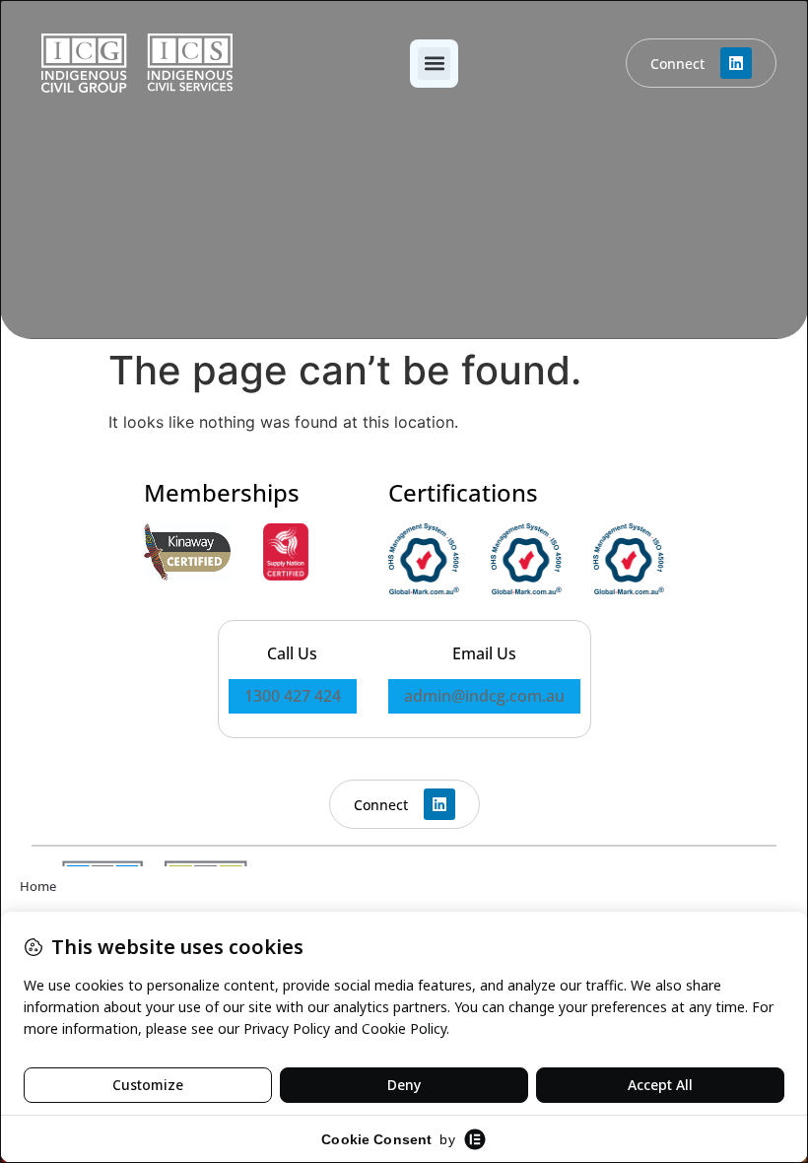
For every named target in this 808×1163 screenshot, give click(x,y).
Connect (677, 63)
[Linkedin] (736, 63)
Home (38, 886)
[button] (434, 63)
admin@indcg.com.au (484, 696)
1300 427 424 (292, 696)
